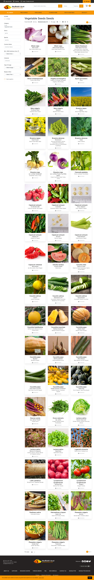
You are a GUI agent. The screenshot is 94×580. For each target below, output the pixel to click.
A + (83, 566)
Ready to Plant (7, 71)
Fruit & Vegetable (69, 12)
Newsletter (72, 571)
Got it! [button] (90, 577)
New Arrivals (53, 571)
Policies (37, 575)
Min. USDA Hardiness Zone (11, 51)
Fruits (5, 25)
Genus (5, 30)
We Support (55, 575)
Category (6, 23)
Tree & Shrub (23, 12)
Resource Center (25, 571)
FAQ (45, 571)
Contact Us (63, 571)
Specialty (84, 12)
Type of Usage (7, 65)
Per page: (27, 551)
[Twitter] (90, 561)
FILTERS (6, 16)
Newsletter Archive (84, 571)
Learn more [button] (41, 577)
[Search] (60, 6)
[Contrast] (89, 566)
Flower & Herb (53, 12)
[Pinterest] (85, 561)
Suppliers (14, 571)
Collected (6, 58)
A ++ (86, 566)
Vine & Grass (38, 12)
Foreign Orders (37, 571)
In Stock (8, 18)
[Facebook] (83, 561)
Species (6, 37)
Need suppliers (9, 79)
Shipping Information (46, 575)
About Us (6, 571)
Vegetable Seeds (8, 26)
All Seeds (10, 12)
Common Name (8, 44)
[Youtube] (87, 561)
